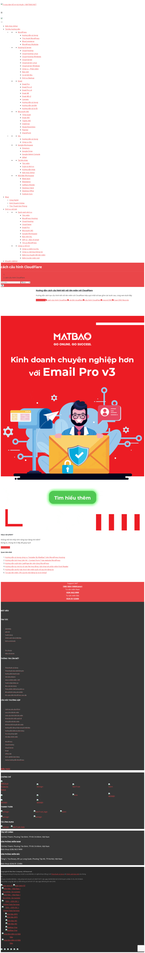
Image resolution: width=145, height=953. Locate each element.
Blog (7, 197)
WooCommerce (28, 41)
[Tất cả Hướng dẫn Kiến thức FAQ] (72, 284)
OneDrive (26, 124)
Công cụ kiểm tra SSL (30, 249)
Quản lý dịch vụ (28, 166)
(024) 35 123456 (72, 599)
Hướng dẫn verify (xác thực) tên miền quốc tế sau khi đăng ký (29, 569)
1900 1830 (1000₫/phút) (72, 580)
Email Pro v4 (27, 90)
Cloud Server (27, 59)
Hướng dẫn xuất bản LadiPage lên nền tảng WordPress (27, 563)
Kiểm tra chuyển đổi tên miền (33, 255)
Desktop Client (28, 188)
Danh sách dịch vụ (25, 212)
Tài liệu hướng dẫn (12, 29)
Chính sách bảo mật (72, 874)
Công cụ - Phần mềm (30, 69)
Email (20, 81)
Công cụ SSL (27, 142)
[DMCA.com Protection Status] (19, 785)
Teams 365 (26, 121)
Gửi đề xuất (5, 547)
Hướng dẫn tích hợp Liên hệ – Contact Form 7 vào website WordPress (32, 560)
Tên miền (26, 163)
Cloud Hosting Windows (31, 56)
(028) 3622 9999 (72, 592)
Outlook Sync (27, 194)
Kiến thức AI (11, 26)
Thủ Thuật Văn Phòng (18, 206)
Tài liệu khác (23, 160)
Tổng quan (26, 114)
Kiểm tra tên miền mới (31, 258)
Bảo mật (25, 72)
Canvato (25, 99)
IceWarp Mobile (28, 185)
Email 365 (26, 117)
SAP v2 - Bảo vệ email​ (30, 240)
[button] (72, 12)
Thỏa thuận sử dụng (57, 874)
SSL (19, 136)
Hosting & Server (24, 47)
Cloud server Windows (31, 66)
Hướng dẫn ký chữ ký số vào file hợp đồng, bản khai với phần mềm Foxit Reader (36, 566)
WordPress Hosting (30, 218)
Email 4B (25, 93)
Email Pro (26, 84)
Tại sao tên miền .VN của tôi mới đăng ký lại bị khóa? (26, 572)
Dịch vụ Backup (28, 78)
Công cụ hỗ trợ (24, 246)
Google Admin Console (31, 154)
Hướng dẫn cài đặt (29, 105)
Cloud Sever (27, 224)
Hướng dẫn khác (28, 169)
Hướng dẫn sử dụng (30, 35)
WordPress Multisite (30, 44)
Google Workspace (25, 145)
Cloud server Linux (29, 63)
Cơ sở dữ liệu (27, 75)
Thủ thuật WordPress (30, 38)
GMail (24, 157)
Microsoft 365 (23, 111)
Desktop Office (28, 191)
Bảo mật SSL (27, 236)
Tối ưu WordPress (29, 243)
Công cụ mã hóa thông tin (32, 252)
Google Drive (27, 151)
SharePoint (26, 133)
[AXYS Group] (13, 885)
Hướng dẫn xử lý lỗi (30, 108)
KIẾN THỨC (5, 769)
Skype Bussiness (28, 127)
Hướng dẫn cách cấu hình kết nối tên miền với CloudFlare (64, 290)
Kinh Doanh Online (16, 203)
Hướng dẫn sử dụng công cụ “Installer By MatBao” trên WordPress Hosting (35, 557)
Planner (25, 130)
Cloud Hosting (27, 50)
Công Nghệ (13, 200)
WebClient (26, 178)
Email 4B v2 (26, 96)
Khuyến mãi (11, 261)
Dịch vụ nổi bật (11, 209)
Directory (26, 148)
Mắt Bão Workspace (26, 175)
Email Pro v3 (27, 87)
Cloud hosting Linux (30, 53)
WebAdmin (26, 182)
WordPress (22, 32)
